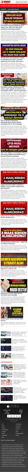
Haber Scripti (13, 421)
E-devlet (4, 431)
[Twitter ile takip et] (11, 416)
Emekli (17, 435)
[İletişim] (24, 2)
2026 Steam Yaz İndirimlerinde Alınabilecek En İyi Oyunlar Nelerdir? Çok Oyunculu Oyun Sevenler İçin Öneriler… (12, 450)
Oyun (7, 411)
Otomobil (18, 427)
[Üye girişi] (16, 416)
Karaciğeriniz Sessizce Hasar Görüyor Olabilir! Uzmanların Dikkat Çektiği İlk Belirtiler (11, 463)
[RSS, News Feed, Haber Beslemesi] (14, 416)
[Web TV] (19, 2)
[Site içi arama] (26, 2)
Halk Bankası (19, 424)
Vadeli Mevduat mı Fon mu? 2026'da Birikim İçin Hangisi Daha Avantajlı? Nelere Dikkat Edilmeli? (12, 455)
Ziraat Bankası (5, 429)
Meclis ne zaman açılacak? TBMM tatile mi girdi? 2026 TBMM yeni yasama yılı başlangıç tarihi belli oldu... (13, 454)
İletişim (21, 411)
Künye (20, 410)
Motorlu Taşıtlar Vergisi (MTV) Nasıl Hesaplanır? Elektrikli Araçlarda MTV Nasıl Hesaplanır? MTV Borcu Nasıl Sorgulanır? (13, 446)
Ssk (3, 424)
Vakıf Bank (18, 426)
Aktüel (3, 433)
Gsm (3, 437)
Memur (3, 427)
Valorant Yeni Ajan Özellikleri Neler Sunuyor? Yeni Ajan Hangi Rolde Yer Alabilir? (13, 452)
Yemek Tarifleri (7, 410)
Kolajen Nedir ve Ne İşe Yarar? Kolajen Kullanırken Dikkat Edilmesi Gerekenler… (12, 448)
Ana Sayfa (7, 413)
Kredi (3, 426)
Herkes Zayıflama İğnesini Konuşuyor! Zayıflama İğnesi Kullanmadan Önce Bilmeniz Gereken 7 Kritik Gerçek (13, 457)
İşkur (17, 431)
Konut (17, 429)
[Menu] (17, 2)
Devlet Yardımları (19, 433)
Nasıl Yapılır (4, 435)
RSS (21, 413)
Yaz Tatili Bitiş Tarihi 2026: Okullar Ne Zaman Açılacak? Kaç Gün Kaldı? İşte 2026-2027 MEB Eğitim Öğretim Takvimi (14, 466)
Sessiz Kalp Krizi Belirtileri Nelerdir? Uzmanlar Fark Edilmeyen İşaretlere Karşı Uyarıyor (12, 459)
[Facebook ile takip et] (8, 416)
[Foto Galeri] (21, 2)
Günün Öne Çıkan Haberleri (8, 440)
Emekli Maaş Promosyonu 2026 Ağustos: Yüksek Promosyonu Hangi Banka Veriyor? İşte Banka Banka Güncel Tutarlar (12, 445)
